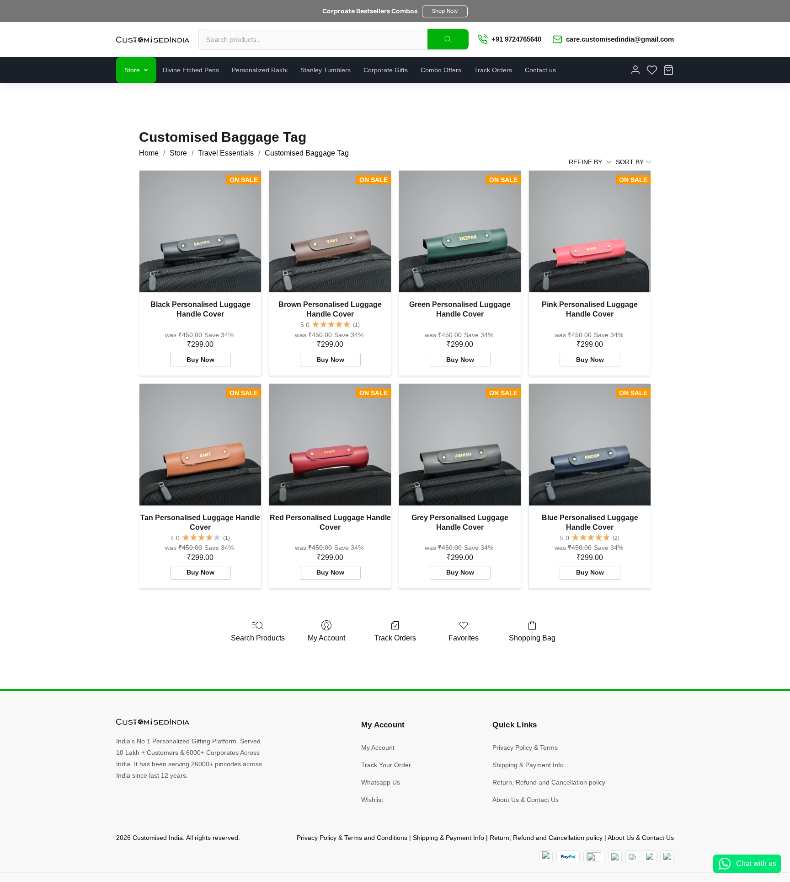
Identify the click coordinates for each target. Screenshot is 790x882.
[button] (445, 11)
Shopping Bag (532, 638)
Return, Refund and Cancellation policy (548, 782)
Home (149, 153)
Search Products (258, 638)
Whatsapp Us (380, 782)
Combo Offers (441, 70)
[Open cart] (668, 70)
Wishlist (372, 799)
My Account (326, 638)
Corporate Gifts (385, 70)
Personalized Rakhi (260, 70)
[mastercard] (546, 856)
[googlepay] (667, 856)
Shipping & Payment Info (528, 765)
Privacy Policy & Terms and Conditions (352, 837)
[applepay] (650, 856)
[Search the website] (448, 39)
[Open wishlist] (651, 70)
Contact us (540, 70)
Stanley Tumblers (325, 70)
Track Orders (493, 70)
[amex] (593, 856)
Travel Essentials (226, 153)
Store (132, 70)
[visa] (632, 856)
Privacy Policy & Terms (525, 747)
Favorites (463, 638)
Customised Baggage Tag (307, 153)
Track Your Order (386, 765)
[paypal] (568, 856)
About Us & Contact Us (525, 799)
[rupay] (615, 856)
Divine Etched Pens (191, 70)
